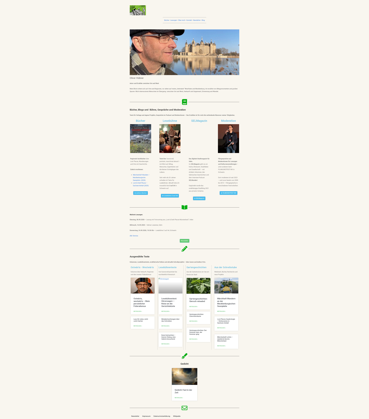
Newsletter (196, 20)
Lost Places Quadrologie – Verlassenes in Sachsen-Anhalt (226, 321)
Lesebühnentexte (168, 267)
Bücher (166, 20)
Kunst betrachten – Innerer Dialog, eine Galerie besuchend (168, 337)
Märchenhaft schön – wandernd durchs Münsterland (225, 339)
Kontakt (189, 20)
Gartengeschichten (196, 267)
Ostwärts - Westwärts (142, 267)
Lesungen (173, 20)
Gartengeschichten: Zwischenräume (196, 315)
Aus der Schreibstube (225, 267)
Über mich (181, 20)
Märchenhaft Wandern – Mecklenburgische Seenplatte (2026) (141, 177)
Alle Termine (134, 236)
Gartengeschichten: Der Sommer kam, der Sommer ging (198, 332)
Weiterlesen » (138, 311)
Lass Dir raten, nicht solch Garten (141, 320)
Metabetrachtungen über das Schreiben (170, 320)
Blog (203, 20)
